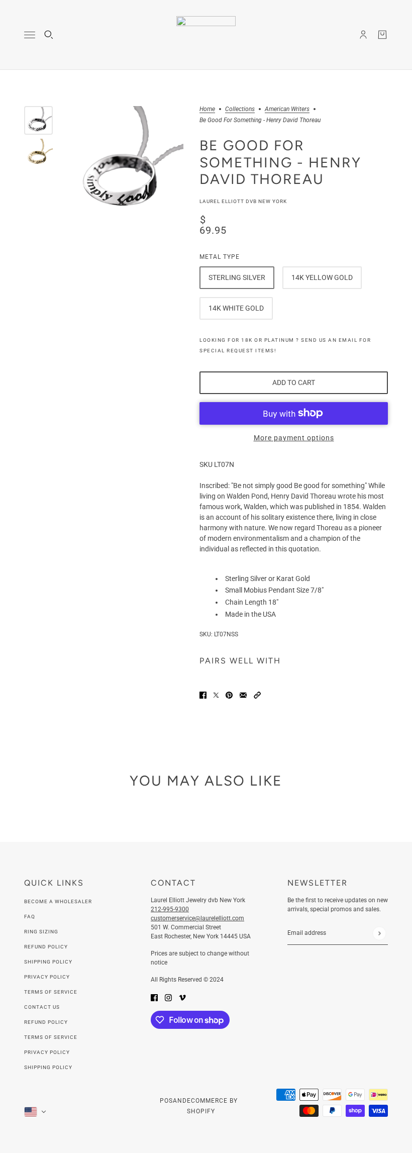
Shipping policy (48, 1067)
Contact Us (42, 1007)
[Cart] (382, 34)
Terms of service (50, 1037)
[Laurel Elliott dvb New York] (206, 35)
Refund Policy (46, 946)
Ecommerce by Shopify (212, 1106)
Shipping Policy (48, 962)
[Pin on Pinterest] (229, 695)
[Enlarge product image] (126, 163)
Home (207, 109)
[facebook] (154, 997)
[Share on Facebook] (203, 695)
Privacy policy (47, 1052)
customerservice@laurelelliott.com (197, 918)
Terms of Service (50, 992)
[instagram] (168, 997)
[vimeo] (182, 997)
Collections (240, 109)
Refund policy (46, 1022)
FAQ (29, 916)
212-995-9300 (170, 909)
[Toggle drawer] (29, 35)
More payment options (294, 438)
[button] (257, 695)
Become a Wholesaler (58, 901)
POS (166, 1100)
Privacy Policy (47, 977)
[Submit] (379, 933)
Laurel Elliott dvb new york (243, 201)
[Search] (48, 34)
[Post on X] (216, 695)
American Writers (287, 109)
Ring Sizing (41, 931)
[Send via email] (243, 695)
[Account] (363, 34)
